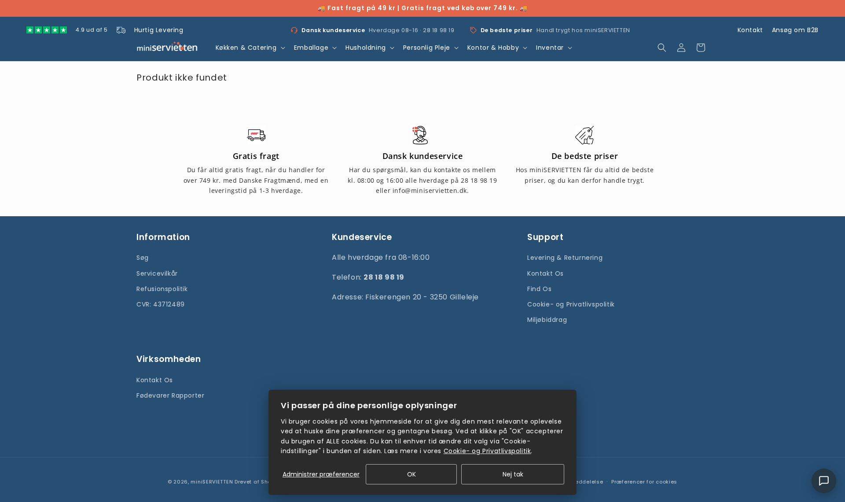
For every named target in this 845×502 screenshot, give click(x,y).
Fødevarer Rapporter (170, 395)
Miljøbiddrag (547, 319)
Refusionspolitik (162, 288)
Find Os (539, 288)
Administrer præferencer (321, 474)
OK (411, 474)
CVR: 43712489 (160, 304)
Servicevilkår (157, 273)
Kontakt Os (545, 273)
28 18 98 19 (439, 30)
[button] (249, 47)
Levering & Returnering (565, 257)
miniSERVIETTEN (212, 481)
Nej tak (513, 474)
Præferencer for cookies (644, 481)
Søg (142, 257)
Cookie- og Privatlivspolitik (571, 304)
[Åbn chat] (824, 481)
